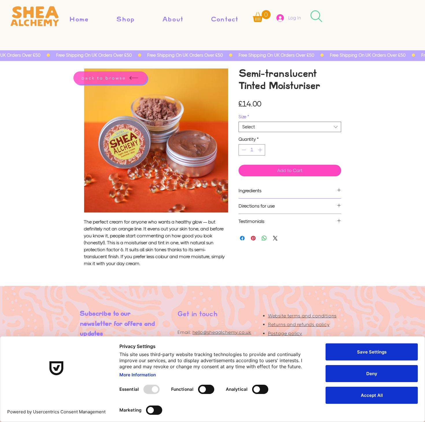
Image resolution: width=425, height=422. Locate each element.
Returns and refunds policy (299, 324)
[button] (262, 16)
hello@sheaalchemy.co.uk (222, 332)
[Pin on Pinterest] (253, 238)
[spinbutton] (252, 150)
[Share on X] (275, 238)
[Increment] (261, 150)
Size (244, 116)
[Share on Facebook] (242, 238)
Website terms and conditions (302, 316)
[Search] (316, 16)
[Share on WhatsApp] (264, 238)
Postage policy (285, 333)
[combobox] (290, 127)
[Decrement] (243, 150)
